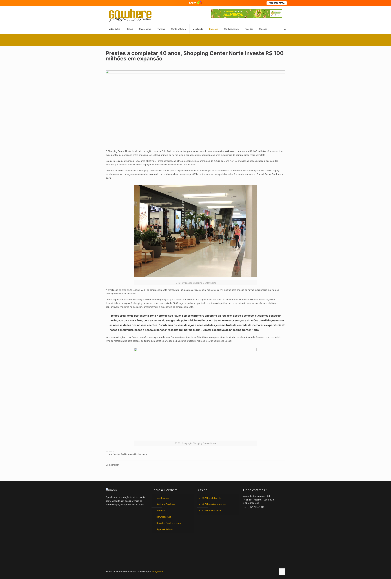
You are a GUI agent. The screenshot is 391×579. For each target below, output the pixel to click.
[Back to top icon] (282, 571)
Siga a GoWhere (165, 529)
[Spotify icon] (268, 571)
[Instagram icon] (265, 571)
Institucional (163, 498)
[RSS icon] (271, 571)
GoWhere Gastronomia (214, 504)
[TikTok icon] (275, 571)
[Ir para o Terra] (195, 3)
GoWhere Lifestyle (211, 498)
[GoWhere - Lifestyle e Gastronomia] (130, 15)
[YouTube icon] (259, 571)
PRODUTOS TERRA (277, 3)
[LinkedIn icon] (262, 571)
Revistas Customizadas (169, 523)
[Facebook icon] (255, 571)
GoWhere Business (211, 510)
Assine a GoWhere (166, 504)
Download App (164, 516)
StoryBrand (157, 571)
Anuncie (161, 510)
